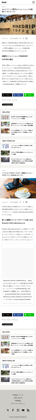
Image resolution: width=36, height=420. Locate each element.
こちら (31, 240)
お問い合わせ (18, 398)
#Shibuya (15, 319)
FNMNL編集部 (14, 38)
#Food (4, 100)
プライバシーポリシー (18, 403)
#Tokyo (9, 100)
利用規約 (18, 400)
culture (3, 6)
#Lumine (14, 100)
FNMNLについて (18, 395)
